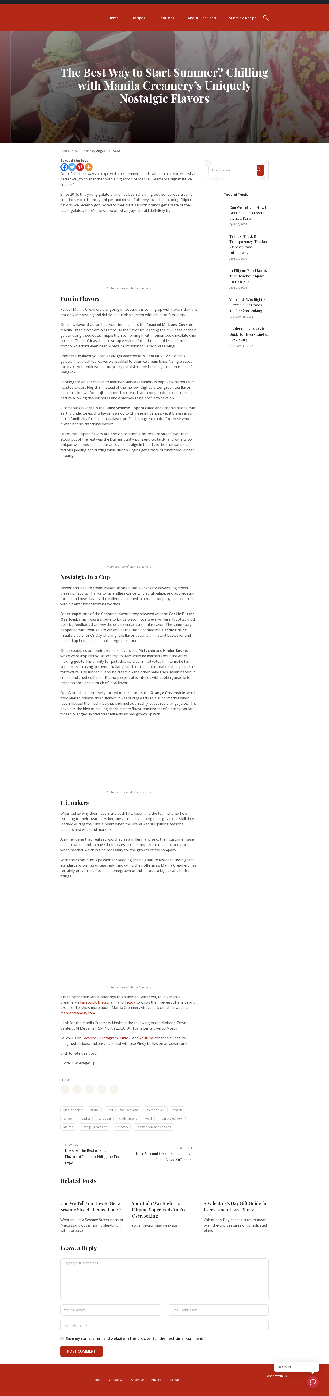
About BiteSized (202, 17)
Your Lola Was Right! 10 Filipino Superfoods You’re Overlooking (248, 305)
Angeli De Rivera (108, 151)
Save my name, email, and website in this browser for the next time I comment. (135, 1338)
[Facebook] (64, 167)
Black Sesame (72, 1110)
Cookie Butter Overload (123, 1110)
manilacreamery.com (77, 1013)
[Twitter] (72, 167)
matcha (68, 1127)
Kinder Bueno (128, 1118)
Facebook (88, 1002)
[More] (89, 167)
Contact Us (116, 1380)
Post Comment (81, 1351)
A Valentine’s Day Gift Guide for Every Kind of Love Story (249, 334)
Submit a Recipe (243, 17)
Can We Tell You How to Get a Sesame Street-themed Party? (249, 213)
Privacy (156, 1380)
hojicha (85, 1118)
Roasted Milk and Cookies (153, 1127)
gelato (67, 1118)
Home (113, 17)
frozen (177, 1110)
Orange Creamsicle (94, 1127)
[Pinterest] (80, 167)
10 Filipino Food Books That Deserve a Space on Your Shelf (248, 276)
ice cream (104, 1118)
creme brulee (156, 1110)
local (148, 1118)
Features (166, 17)
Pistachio (121, 1127)
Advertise (137, 1380)
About (98, 1380)
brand (94, 1110)
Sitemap (174, 1380)
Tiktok (129, 1002)
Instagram (106, 1002)
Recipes (138, 17)
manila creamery (171, 1118)
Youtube (146, 1038)
